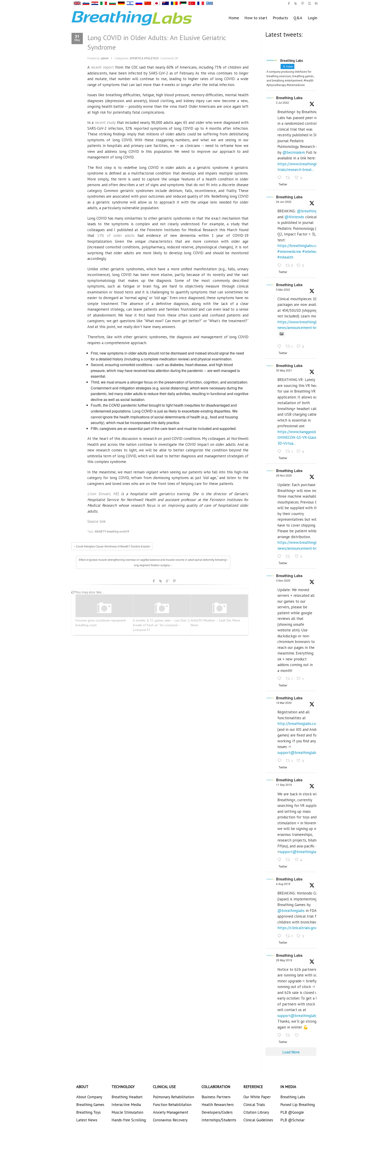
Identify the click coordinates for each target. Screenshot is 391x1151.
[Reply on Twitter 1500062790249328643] (280, 346)
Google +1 (167, 581)
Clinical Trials (254, 1104)
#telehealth (312, 251)
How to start (255, 17)
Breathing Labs (289, 97)
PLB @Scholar (292, 1119)
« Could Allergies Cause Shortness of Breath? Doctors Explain (112, 546)
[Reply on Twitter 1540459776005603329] (280, 265)
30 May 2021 (284, 370)
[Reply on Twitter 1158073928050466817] (280, 936)
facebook (153, 581)
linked (316, 3)
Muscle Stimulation (127, 1112)
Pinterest (174, 581)
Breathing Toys (88, 1112)
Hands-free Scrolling (129, 1119)
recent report (102, 67)
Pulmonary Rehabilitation (173, 1096)
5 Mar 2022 (283, 289)
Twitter (160, 581)
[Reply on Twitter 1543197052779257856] (280, 178)
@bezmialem (293, 152)
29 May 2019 (284, 960)
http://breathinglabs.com (298, 723)
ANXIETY (100, 531)
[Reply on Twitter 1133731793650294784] (280, 1035)
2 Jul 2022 (282, 102)
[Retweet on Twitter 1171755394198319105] (289, 860)
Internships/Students (219, 1119)
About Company (89, 1096)
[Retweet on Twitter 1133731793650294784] (289, 1035)
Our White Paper (257, 1096)
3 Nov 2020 (283, 580)
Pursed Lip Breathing (297, 1104)
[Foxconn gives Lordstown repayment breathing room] (104, 608)
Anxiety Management (170, 1112)
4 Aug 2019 (283, 884)
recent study (105, 122)
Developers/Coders (217, 1112)
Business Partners (216, 1096)
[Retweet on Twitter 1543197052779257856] (289, 178)
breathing (113, 531)
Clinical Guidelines (258, 1119)
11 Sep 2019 (284, 785)
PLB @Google (292, 1112)
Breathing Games (90, 1104)
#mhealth (285, 257)
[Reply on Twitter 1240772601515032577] (280, 760)
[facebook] (289, 3)
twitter (295, 3)
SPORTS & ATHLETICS (144, 58)
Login (312, 17)
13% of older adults (116, 235)
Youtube (309, 3)
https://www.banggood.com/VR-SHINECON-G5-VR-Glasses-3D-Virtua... (303, 437)
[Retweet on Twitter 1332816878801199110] (289, 556)
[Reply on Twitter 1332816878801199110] (280, 556)
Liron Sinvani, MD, (103, 493)
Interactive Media (126, 1104)
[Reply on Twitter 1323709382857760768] (280, 678)
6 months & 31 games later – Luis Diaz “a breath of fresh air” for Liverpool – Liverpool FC (161, 625)
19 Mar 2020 (284, 703)
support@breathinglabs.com (301, 752)
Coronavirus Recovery (170, 1119)
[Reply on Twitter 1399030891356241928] (280, 451)
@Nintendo (294, 216)
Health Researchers (218, 1104)
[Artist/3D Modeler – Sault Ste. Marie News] (219, 608)
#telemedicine (289, 251)
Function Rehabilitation (172, 1104)
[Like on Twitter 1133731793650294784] (298, 1035)
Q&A (297, 17)
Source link (96, 521)
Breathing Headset (127, 1096)
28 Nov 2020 (284, 475)
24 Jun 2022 (283, 202)
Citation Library (256, 1112)
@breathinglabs (310, 211)
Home (234, 17)
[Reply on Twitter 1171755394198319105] (280, 860)
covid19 (124, 531)
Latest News (86, 1119)
